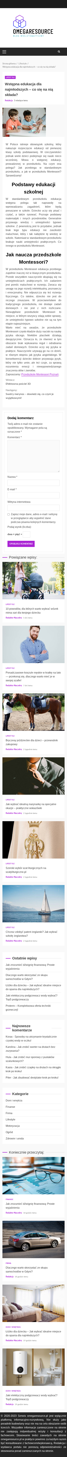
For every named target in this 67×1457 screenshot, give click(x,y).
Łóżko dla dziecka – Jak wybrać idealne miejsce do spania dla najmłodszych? (33, 1303)
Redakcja (9, 101)
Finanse (10, 1106)
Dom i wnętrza (14, 1100)
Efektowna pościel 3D (18, 382)
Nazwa (12, 476)
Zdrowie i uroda (15, 1138)
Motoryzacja (13, 1125)
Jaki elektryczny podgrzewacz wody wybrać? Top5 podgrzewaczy (33, 1367)
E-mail (12, 489)
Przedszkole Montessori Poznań (40, 374)
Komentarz (14, 437)
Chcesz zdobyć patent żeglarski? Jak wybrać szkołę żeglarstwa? (33, 903)
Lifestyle (10, 77)
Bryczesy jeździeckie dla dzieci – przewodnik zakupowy (33, 712)
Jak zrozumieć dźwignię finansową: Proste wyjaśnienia (33, 1175)
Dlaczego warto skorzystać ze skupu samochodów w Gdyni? (33, 1239)
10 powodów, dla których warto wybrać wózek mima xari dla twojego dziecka (33, 580)
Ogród (9, 1132)
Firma (9, 1113)
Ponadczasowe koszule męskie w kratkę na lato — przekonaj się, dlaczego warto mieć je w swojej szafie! (33, 644)
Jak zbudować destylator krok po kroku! (35, 1077)
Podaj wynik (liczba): (19, 527)
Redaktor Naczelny (14, 618)
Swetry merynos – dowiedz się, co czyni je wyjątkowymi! (30, 394)
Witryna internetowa (18, 502)
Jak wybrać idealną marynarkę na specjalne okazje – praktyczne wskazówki (33, 776)
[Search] (59, 52)
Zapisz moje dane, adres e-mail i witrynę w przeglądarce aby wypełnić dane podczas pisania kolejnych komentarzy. (34, 518)
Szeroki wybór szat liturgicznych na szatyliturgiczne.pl (33, 840)
